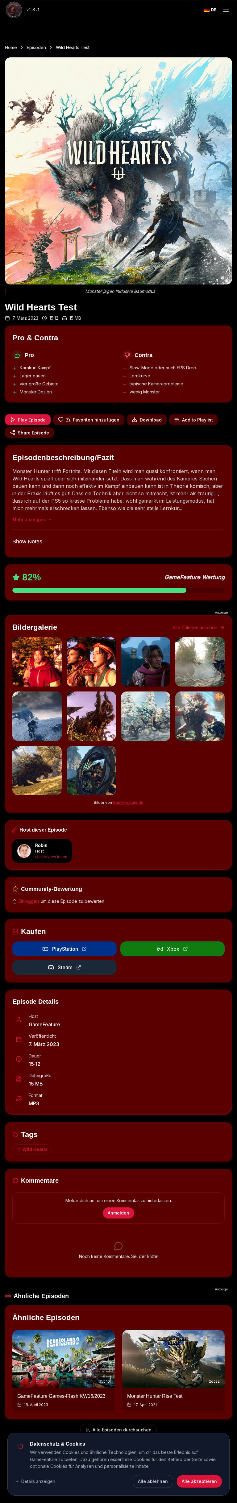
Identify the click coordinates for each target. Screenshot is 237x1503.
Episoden (36, 47)
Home (11, 47)
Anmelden (118, 1212)
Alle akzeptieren (199, 1481)
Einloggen (29, 901)
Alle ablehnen (153, 1481)
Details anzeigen (38, 1481)
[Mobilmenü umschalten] (226, 10)
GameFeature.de (128, 802)
